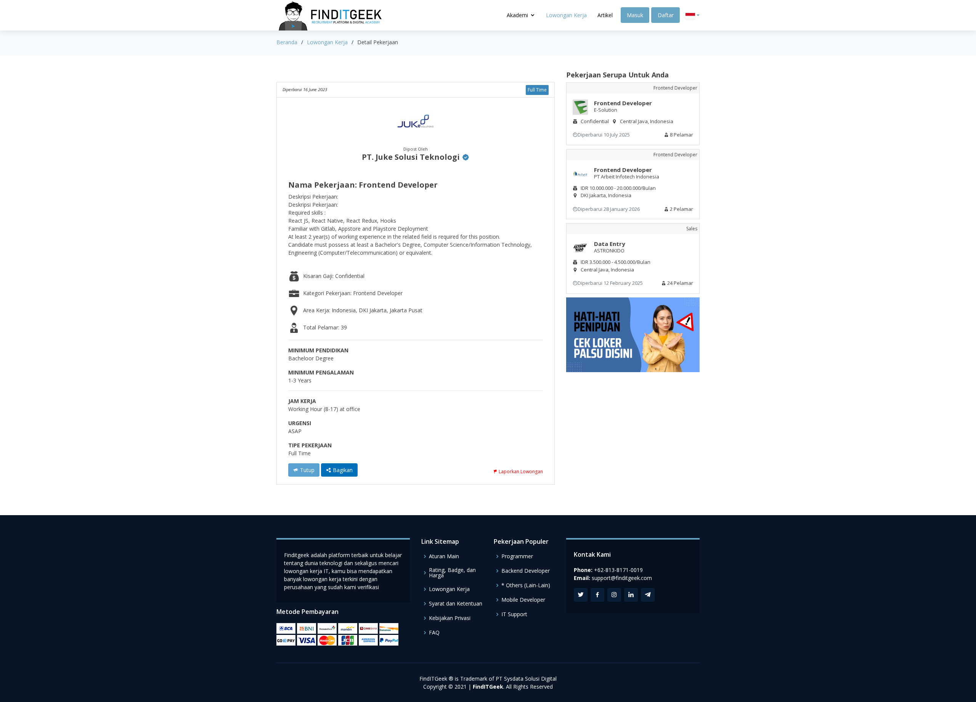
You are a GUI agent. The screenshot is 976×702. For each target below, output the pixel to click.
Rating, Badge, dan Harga (452, 572)
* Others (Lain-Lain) (525, 585)
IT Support (514, 614)
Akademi (517, 15)
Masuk (635, 15)
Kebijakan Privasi (449, 618)
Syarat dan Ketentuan (455, 603)
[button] (692, 15)
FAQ (434, 632)
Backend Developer (525, 570)
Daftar (666, 15)
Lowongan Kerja (566, 15)
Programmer (517, 556)
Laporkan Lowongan (520, 471)
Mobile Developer (523, 599)
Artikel (605, 15)
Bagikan (342, 470)
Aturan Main (444, 556)
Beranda (286, 42)
